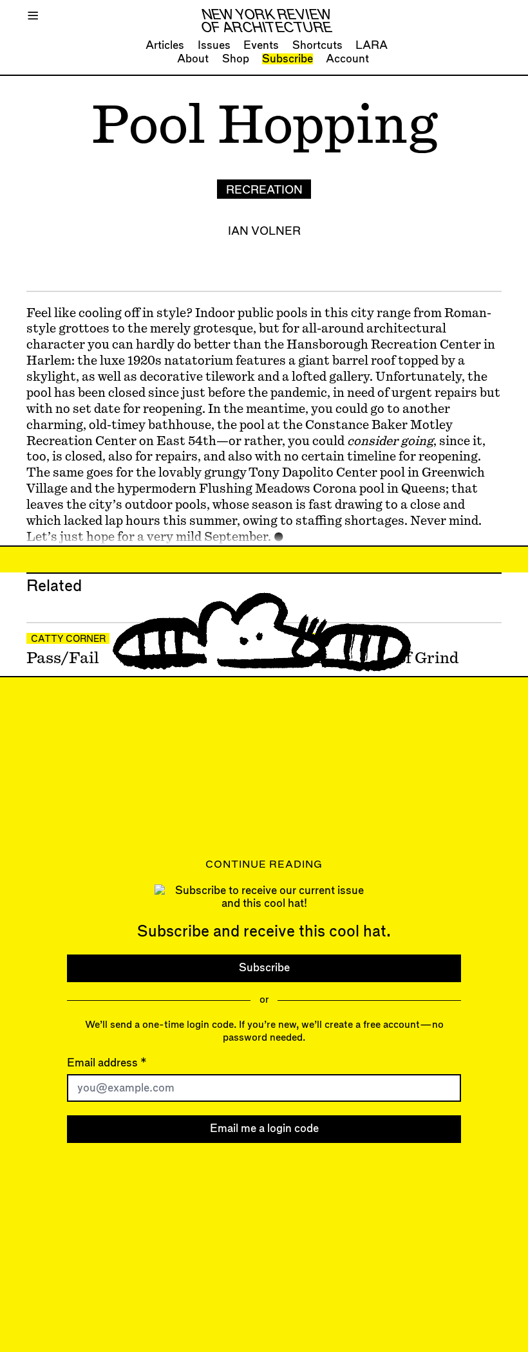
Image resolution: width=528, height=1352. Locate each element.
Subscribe (287, 58)
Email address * (107, 1062)
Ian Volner (264, 231)
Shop (235, 58)
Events (261, 45)
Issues (214, 45)
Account (347, 58)
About (193, 58)
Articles (165, 45)
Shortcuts (317, 45)
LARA (371, 45)
